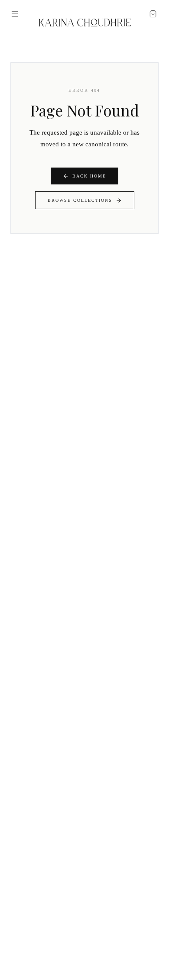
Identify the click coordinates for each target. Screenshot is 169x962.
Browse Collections (80, 200)
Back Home (89, 176)
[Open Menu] (15, 14)
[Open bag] (153, 13)
